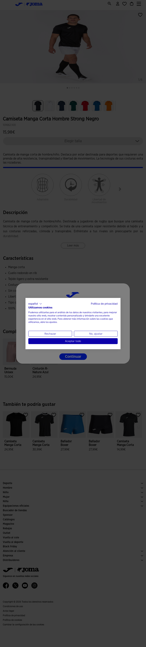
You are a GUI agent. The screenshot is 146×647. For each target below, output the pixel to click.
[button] (35, 303)
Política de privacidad (104, 303)
